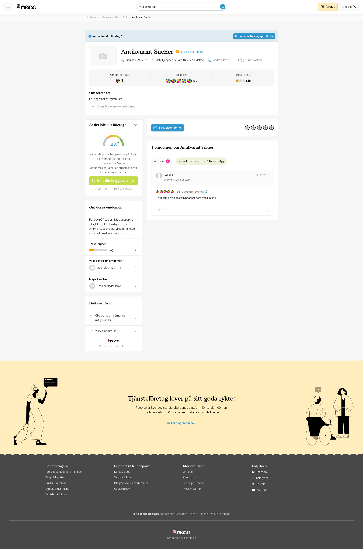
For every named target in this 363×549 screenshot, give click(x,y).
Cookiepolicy (122, 488)
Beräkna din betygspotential (114, 181)
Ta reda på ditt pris (56, 494)
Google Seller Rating (57, 488)
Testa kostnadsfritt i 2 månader (63, 471)
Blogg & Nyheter (54, 477)
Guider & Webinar (55, 483)
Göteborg (181, 513)
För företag (327, 6)
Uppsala (204, 513)
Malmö (193, 513)
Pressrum (189, 477)
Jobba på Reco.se (193, 483)
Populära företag (220, 513)
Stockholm (167, 513)
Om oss (188, 471)
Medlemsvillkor (192, 488)
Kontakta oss (122, 471)
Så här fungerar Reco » (181, 423)
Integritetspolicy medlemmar (131, 483)
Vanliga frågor (122, 477)
